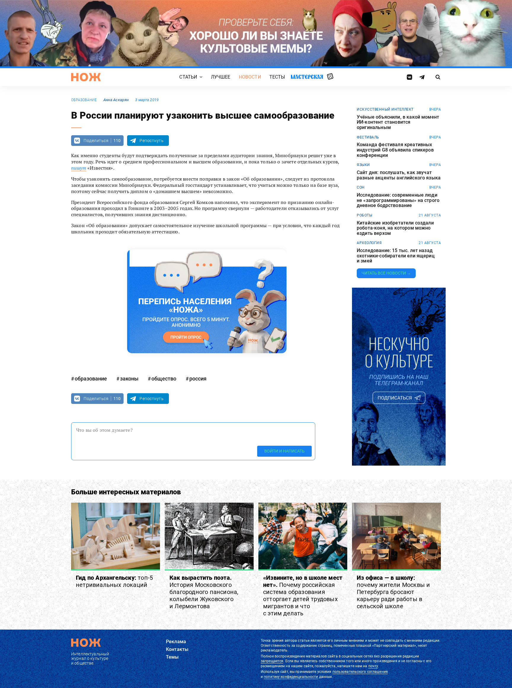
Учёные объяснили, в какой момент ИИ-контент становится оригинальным (398, 122)
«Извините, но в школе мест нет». (302, 595)
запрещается (272, 661)
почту (373, 666)
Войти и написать (284, 451)
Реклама (176, 641)
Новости (250, 77)
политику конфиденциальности (291, 677)
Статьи (188, 77)
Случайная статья (330, 77)
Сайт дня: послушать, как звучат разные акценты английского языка (399, 175)
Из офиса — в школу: (393, 592)
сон (361, 187)
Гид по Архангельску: (114, 581)
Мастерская (307, 76)
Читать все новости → (386, 273)
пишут (78, 168)
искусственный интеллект (385, 109)
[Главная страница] (86, 77)
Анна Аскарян (116, 100)
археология (369, 243)
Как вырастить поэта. (203, 592)
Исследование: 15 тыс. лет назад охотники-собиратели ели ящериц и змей (396, 256)
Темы (172, 657)
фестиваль (368, 137)
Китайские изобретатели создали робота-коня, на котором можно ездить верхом (395, 228)
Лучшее (221, 77)
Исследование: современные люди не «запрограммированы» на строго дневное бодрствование (398, 200)
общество (163, 378)
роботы (364, 215)
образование (84, 100)
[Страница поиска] (438, 77)
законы (129, 378)
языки (363, 165)
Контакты (177, 649)
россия (198, 378)
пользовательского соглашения (360, 672)
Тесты (277, 77)
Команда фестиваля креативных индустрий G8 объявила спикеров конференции (395, 150)
